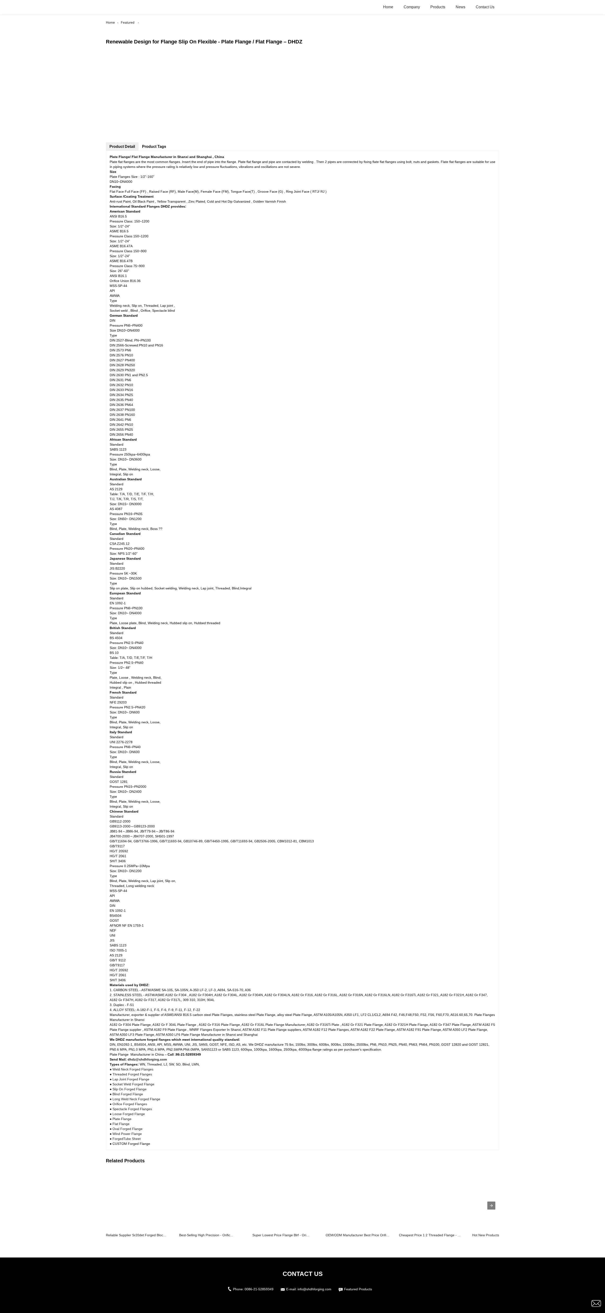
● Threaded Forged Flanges (131, 1074)
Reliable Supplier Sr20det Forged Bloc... (136, 1235)
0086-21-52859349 (259, 1289)
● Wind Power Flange (126, 1134)
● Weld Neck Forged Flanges (131, 1069)
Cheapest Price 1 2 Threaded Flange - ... (429, 1235)
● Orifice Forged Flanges (128, 1104)
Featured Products (358, 1289)
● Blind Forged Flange (126, 1094)
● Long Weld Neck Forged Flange (135, 1099)
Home (388, 7)
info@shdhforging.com (314, 1289)
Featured (127, 22)
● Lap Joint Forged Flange (129, 1079)
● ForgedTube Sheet (125, 1139)
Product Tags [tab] (154, 147)
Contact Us (485, 7)
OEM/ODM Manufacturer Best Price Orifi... (357, 1235)
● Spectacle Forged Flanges (131, 1109)
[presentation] (491, 1206)
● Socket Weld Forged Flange (132, 1084)
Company (412, 7)
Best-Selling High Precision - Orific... (206, 1235)
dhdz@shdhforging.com (147, 1059)
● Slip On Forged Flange (128, 1089)
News (460, 7)
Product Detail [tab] (122, 147)
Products (437, 7)
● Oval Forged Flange (126, 1129)
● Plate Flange (120, 1119)
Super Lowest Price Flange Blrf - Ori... (280, 1235)
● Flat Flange (120, 1124)
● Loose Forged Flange (127, 1114)
